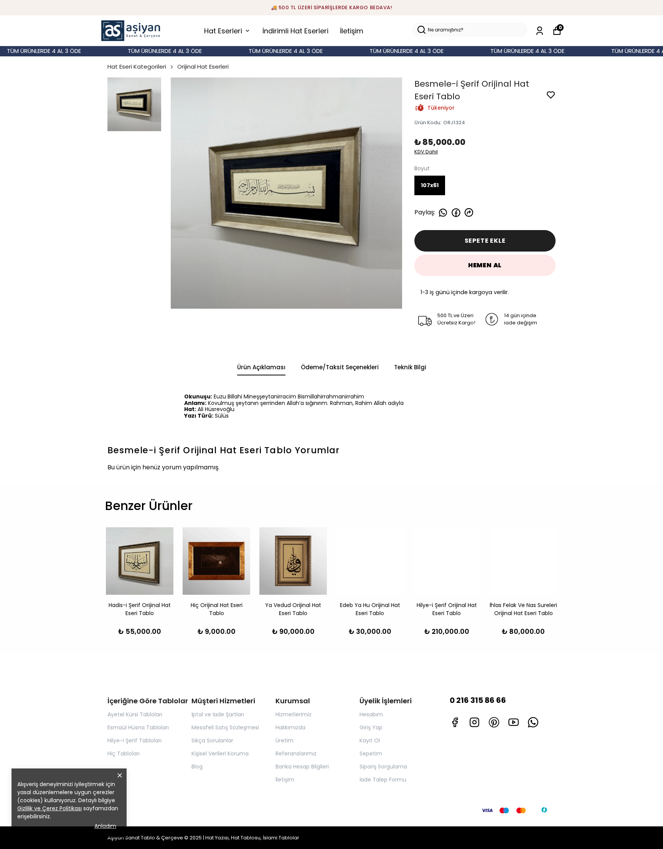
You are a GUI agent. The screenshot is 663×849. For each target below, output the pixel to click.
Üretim (284, 740)
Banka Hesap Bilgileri (302, 766)
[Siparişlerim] (539, 31)
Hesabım (371, 714)
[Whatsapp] (533, 722)
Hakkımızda (290, 727)
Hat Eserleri (223, 31)
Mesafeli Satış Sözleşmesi (225, 727)
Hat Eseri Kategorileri (136, 67)
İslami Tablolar (281, 837)
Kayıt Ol (370, 740)
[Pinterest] (494, 722)
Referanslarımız (296, 753)
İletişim (351, 31)
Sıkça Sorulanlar (212, 740)
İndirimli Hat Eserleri (295, 31)
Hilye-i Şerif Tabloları (134, 740)
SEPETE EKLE (485, 240)
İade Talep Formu (383, 779)
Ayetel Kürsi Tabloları (134, 714)
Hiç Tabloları (123, 753)
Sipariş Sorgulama (383, 766)
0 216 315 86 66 (478, 700)
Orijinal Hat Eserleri (203, 67)
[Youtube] (513, 722)
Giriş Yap (371, 727)
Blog (197, 766)
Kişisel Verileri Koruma (220, 753)
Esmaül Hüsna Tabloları (138, 727)
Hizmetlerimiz (293, 714)
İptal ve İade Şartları (217, 714)
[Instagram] (474, 722)
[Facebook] (455, 722)
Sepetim (371, 753)
